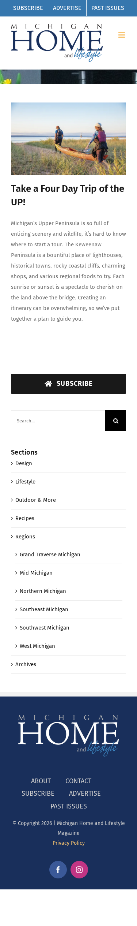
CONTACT (78, 781)
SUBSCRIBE (38, 793)
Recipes (24, 518)
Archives (25, 664)
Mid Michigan (36, 573)
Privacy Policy (69, 843)
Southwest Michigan (44, 627)
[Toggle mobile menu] (122, 35)
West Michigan (37, 646)
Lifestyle (25, 481)
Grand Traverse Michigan (50, 554)
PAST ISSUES (68, 806)
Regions (25, 536)
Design (23, 463)
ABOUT (41, 781)
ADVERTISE (85, 793)
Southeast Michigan (44, 609)
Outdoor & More (35, 500)
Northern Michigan (43, 591)
